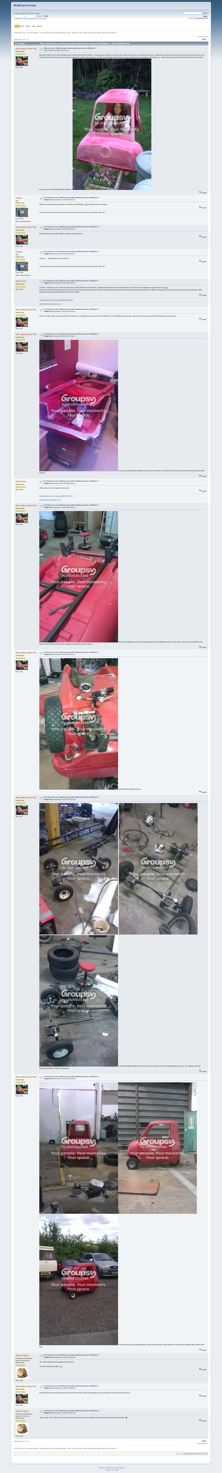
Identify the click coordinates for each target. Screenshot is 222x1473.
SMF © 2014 (110, 1468)
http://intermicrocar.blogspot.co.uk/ (50, 304)
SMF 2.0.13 (102, 1468)
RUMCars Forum (25, 5)
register (37, 13)
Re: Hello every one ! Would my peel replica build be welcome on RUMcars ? (71, 198)
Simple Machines (120, 1468)
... (26, 39)
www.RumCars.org (201, 18)
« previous (200, 36)
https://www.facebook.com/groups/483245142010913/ (56, 300)
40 (27, 39)
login (31, 13)
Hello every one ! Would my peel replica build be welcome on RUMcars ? (69, 48)
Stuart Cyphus (22, 1355)
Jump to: (178, 1453)
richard (19, 198)
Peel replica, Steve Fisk (26, 48)
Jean (68, 32)
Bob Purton (21, 281)
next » (206, 36)
